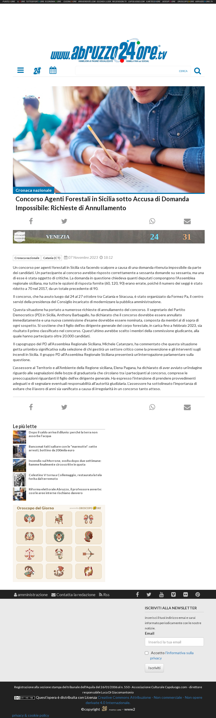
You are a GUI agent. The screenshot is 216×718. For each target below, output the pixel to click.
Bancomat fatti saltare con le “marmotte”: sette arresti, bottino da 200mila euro (63, 448)
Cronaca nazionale (34, 190)
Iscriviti (154, 668)
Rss (106, 594)
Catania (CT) (51, 258)
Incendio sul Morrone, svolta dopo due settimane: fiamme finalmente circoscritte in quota (65, 462)
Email (149, 633)
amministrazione (32, 594)
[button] (137, 594)
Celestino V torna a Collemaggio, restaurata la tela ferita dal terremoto (65, 477)
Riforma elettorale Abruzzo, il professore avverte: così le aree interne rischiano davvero (65, 491)
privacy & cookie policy (30, 715)
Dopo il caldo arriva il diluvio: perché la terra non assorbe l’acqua (63, 434)
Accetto (172, 655)
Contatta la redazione (75, 594)
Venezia (58, 237)
